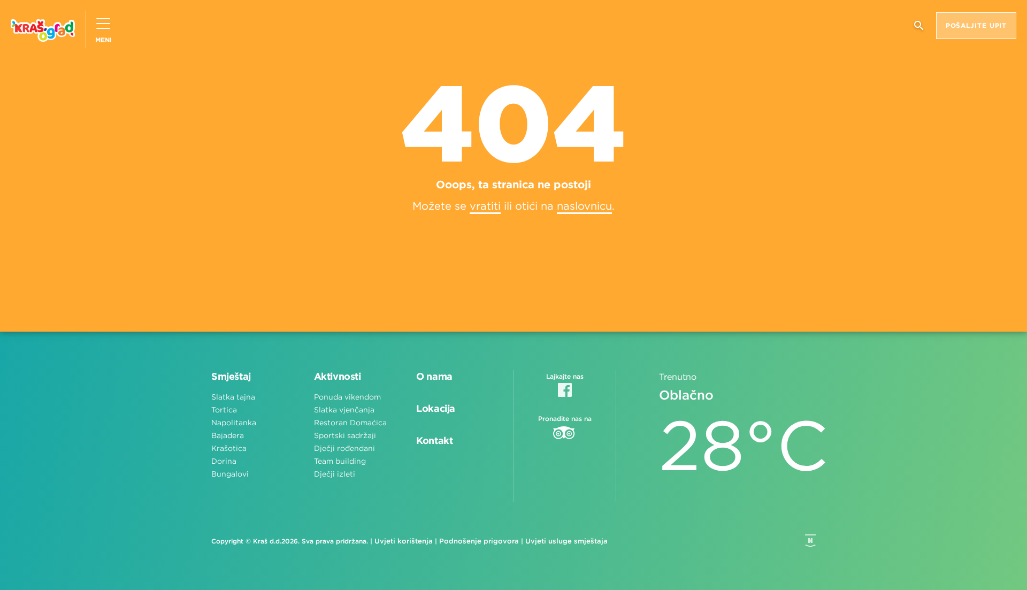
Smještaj (231, 376)
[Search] (919, 29)
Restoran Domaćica (350, 422)
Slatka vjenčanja (344, 410)
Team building (340, 461)
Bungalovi (230, 474)
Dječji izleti (334, 474)
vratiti (485, 205)
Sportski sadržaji (345, 435)
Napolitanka (233, 422)
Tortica (224, 410)
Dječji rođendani (344, 448)
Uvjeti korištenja (403, 541)
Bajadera (227, 435)
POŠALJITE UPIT (976, 25)
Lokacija (435, 408)
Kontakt (434, 440)
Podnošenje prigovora (479, 541)
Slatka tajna (233, 397)
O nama (434, 376)
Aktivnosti (337, 376)
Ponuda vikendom (347, 397)
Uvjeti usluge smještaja (566, 541)
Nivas (810, 540)
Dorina (223, 461)
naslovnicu (584, 205)
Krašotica (229, 448)
